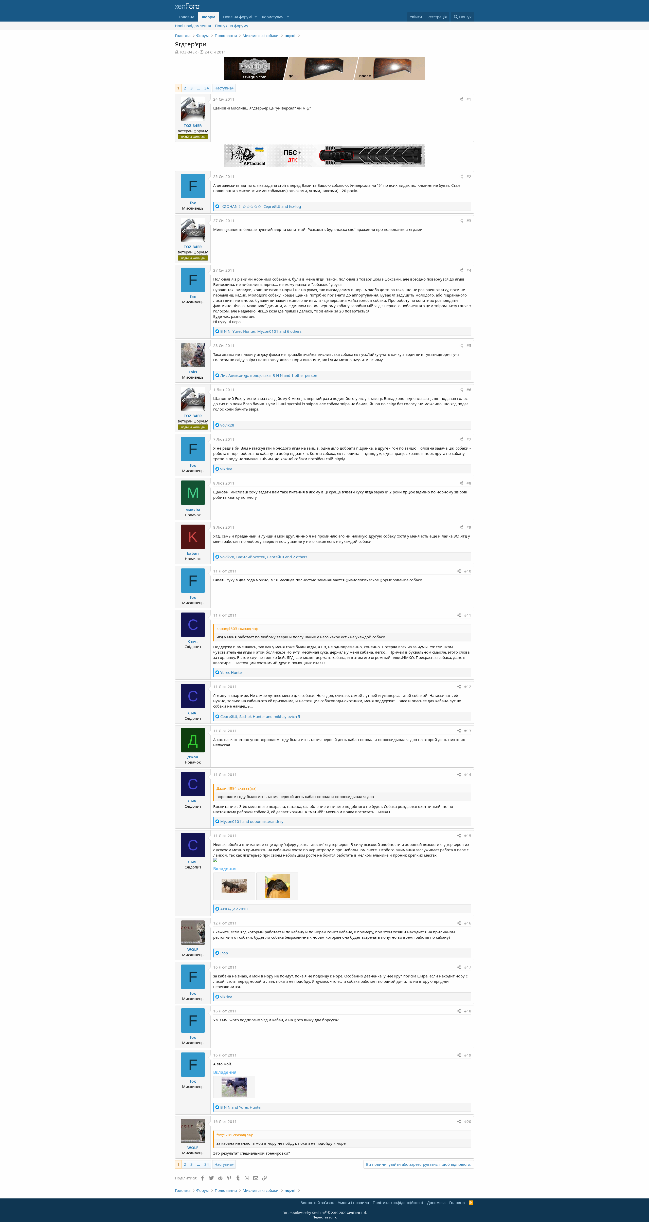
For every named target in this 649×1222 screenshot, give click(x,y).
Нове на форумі (237, 16)
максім (193, 509)
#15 (467, 835)
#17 (467, 967)
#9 (468, 527)
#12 (467, 686)
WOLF (192, 949)
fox (193, 202)
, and (260, 206)
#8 (468, 483)
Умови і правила (353, 1202)
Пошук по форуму (231, 25)
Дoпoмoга (436, 1202)
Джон (192, 756)
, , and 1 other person (268, 375)
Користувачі (273, 16)
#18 (467, 1010)
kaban (193, 553)
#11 (467, 615)
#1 (468, 99)
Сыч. (192, 641)
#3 (468, 220)
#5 (468, 345)
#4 (468, 270)
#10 (467, 570)
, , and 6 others (260, 331)
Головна (186, 16)
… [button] (198, 87)
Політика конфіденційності (398, 1202)
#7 (468, 439)
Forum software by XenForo (324, 1212)
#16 (467, 922)
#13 (467, 730)
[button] (255, 17)
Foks (193, 371)
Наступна (223, 87)
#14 (467, 774)
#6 (468, 389)
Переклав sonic (325, 1217)
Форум (208, 16)
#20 (467, 1121)
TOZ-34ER (188, 51)
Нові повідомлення (193, 25)
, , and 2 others (263, 556)
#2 (468, 176)
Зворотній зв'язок (317, 1202)
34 (206, 87)
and (251, 821)
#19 (467, 1055)
